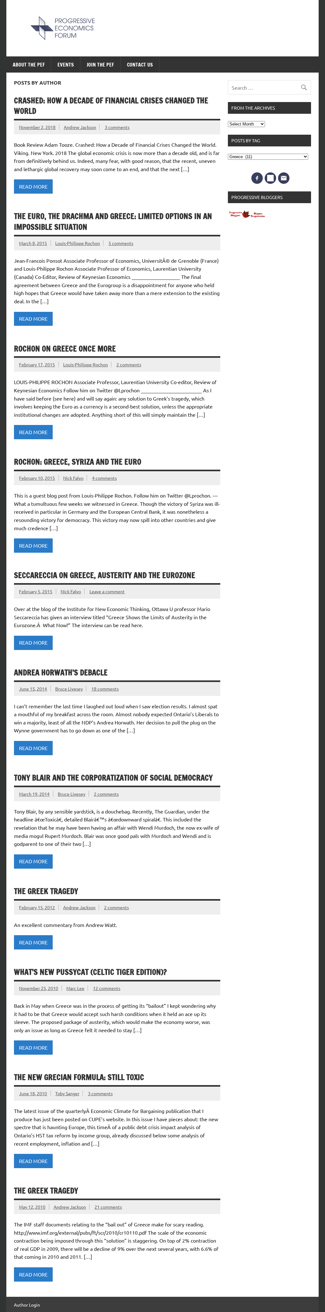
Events (65, 64)
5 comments (121, 243)
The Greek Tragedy (46, 891)
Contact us (140, 64)
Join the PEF (100, 64)
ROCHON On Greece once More (65, 348)
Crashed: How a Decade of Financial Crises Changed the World (111, 106)
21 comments (108, 1207)
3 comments (117, 127)
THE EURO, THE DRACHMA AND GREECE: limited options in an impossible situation (113, 221)
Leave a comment (107, 591)
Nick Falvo (73, 478)
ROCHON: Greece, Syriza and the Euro (77, 461)
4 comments (104, 478)
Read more (33, 186)
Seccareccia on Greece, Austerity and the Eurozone (104, 575)
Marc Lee (75, 988)
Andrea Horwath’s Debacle (61, 672)
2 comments (128, 364)
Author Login (27, 1304)
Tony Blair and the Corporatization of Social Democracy (113, 777)
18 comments (105, 688)
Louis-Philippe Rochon (77, 243)
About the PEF (29, 64)
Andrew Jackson (80, 127)
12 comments (106, 988)
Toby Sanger (67, 1093)
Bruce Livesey (69, 688)
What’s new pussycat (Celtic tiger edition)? (90, 972)
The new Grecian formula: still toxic (79, 1077)
